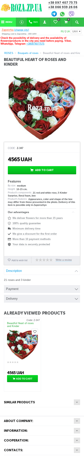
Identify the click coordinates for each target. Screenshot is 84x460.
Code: (12, 148)
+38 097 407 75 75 (62, 2)
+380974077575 (35, 43)
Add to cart (44, 170)
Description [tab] (14, 270)
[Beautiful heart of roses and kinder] (42, 106)
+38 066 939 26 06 (62, 7)
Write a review (64, 260)
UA (68, 31)
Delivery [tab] (12, 298)
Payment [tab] (12, 289)
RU (62, 31)
